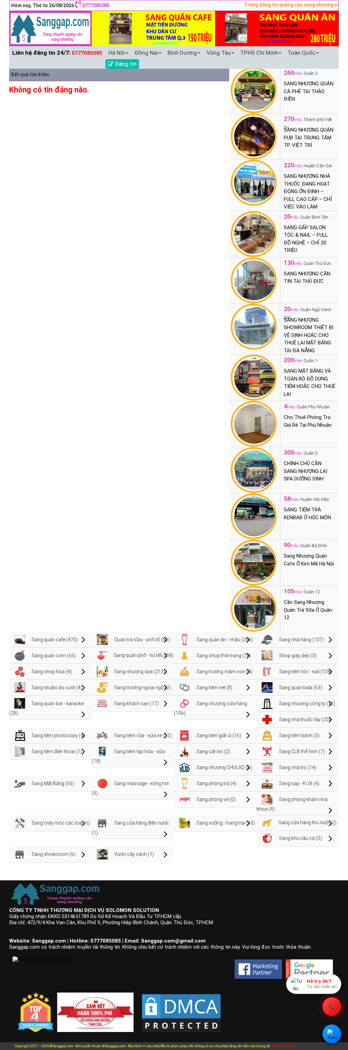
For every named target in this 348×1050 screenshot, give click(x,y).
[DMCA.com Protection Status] (181, 1008)
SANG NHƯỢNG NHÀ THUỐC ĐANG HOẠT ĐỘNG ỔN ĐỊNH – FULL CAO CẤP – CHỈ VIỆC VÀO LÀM (308, 191)
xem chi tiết (283, 1045)
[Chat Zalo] (332, 1033)
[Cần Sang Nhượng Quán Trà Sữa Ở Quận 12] (254, 608)
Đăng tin (125, 64)
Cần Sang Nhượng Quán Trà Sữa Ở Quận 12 (308, 610)
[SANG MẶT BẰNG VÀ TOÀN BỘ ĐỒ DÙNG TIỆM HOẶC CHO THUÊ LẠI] (254, 377)
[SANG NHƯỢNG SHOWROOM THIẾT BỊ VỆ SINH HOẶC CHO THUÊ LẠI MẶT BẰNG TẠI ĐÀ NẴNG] (254, 326)
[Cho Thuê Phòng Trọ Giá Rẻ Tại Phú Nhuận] (254, 423)
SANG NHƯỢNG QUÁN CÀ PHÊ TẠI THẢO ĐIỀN (308, 91)
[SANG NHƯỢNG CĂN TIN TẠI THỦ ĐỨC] (254, 280)
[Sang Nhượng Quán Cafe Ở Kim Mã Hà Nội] (254, 562)
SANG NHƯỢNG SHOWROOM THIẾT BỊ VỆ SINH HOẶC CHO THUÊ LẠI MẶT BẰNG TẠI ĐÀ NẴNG (308, 335)
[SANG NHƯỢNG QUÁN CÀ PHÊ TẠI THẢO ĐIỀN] (254, 90)
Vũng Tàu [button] (219, 52)
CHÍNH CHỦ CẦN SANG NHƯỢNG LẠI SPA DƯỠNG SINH (305, 471)
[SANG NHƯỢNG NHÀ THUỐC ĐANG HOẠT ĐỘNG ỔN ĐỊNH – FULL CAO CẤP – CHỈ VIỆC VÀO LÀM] (254, 182)
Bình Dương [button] (182, 52)
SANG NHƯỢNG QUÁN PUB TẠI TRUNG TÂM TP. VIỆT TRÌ (308, 137)
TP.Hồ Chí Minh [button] (259, 52)
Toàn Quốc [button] (301, 52)
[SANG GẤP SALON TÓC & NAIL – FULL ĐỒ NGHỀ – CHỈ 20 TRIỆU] (254, 234)
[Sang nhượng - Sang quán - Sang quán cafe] (50, 28)
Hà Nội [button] (116, 52)
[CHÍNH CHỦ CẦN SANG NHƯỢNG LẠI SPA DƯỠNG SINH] (254, 470)
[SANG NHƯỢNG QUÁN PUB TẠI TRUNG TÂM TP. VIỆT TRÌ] (254, 136)
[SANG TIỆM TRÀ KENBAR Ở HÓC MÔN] (254, 516)
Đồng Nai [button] (146, 52)
